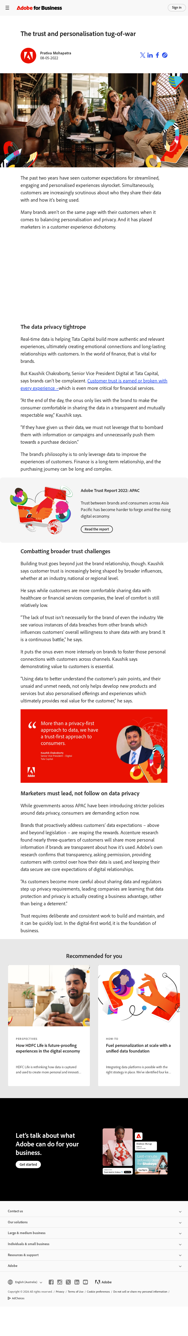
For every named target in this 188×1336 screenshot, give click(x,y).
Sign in (177, 7)
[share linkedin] (150, 56)
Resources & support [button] (23, 1255)
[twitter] (68, 1282)
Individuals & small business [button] (28, 1244)
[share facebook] (157, 56)
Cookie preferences (98, 1291)
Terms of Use (75, 1291)
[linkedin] (76, 1282)
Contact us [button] (15, 1211)
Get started (28, 1164)
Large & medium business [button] (27, 1233)
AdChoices (18, 1298)
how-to (112, 1039)
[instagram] (59, 1282)
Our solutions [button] (18, 1222)
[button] (24, 1282)
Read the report (97, 529)
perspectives (26, 1039)
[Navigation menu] (7, 7)
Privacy (60, 1291)
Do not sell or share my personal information (140, 1291)
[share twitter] (142, 56)
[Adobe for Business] (39, 7)
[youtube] (85, 1282)
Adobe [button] (12, 1266)
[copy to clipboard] (164, 56)
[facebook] (51, 1282)
